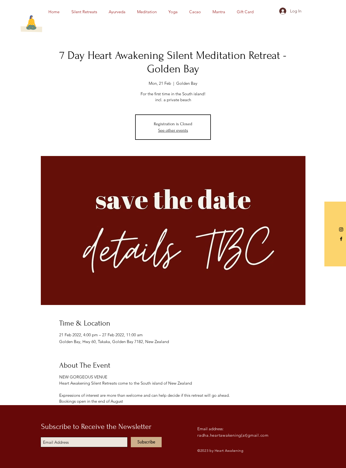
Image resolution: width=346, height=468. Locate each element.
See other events (173, 130)
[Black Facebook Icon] (341, 239)
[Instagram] (341, 229)
